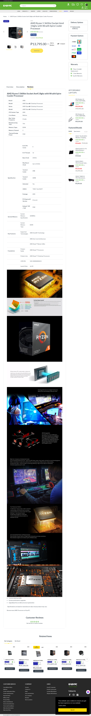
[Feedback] (78, 4)
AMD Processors (19, 610)
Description (20, 87)
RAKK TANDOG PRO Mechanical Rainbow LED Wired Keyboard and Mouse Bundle (81, 177)
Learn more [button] (62, 705)
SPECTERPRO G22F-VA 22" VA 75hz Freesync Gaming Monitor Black (81, 186)
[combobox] (38, 5)
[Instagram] (77, 695)
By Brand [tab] (17, 641)
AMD (31, 20)
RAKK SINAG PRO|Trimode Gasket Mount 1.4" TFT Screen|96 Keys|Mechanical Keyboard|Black (82, 162)
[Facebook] (70, 695)
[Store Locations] (68, 4)
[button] (34, 31)
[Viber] (74, 695)
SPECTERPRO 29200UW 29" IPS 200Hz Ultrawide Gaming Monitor (81, 210)
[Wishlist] (82, 4)
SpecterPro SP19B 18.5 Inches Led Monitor (81, 224)
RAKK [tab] (70, 131)
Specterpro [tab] (77, 131)
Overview (9, 87)
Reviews (30, 87)
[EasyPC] (7, 5)
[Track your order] (73, 4)
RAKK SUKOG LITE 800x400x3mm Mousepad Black (81, 149)
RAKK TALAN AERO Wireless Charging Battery (81, 136)
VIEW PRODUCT (10, 668)
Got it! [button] (72, 710)
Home (5, 16)
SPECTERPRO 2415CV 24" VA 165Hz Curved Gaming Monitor (80, 197)
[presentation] (85, 131)
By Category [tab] (8, 641)
